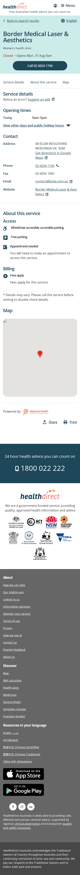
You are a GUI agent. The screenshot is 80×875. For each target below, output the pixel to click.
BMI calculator (12, 680)
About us (9, 657)
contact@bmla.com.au (51, 181)
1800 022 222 (42, 468)
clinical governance (27, 824)
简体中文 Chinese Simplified (21, 747)
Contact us (10, 642)
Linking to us (11, 599)
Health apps (11, 687)
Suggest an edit (39, 99)
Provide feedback (14, 649)
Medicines (10, 695)
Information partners (16, 606)
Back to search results (23, 21)
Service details (13, 82)
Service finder (12, 702)
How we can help (14, 585)
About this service (43, 82)
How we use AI (12, 635)
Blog (6, 673)
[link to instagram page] (22, 806)
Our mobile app (13, 592)
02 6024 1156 (44, 166)
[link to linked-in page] (31, 806)
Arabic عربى (10, 733)
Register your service (16, 614)
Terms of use (11, 621)
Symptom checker (14, 709)
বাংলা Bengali (10, 740)
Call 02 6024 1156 (40, 66)
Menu (70, 5)
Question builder (14, 716)
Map (66, 82)
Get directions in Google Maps (53, 155)
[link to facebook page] (13, 806)
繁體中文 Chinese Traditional (21, 754)
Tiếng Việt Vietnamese (17, 761)
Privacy (7, 628)
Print (73, 422)
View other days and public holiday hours (33, 125)
